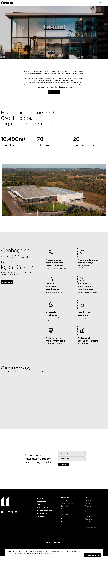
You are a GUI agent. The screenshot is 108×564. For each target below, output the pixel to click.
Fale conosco (89, 519)
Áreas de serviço (67, 509)
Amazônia (88, 511)
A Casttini (40, 498)
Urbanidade (89, 509)
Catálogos (40, 516)
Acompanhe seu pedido (45, 510)
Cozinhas (64, 500)
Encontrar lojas (90, 522)
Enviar (63, 464)
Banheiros (64, 514)
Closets (63, 511)
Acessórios (65, 522)
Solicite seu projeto (44, 507)
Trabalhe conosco (91, 527)
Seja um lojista (54, 92)
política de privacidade (47, 553)
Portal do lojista (42, 513)
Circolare (88, 500)
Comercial (88, 524)
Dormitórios (65, 506)
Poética (87, 503)
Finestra (88, 506)
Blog (38, 504)
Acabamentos (66, 519)
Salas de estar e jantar (68, 503)
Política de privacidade (54, 542)
